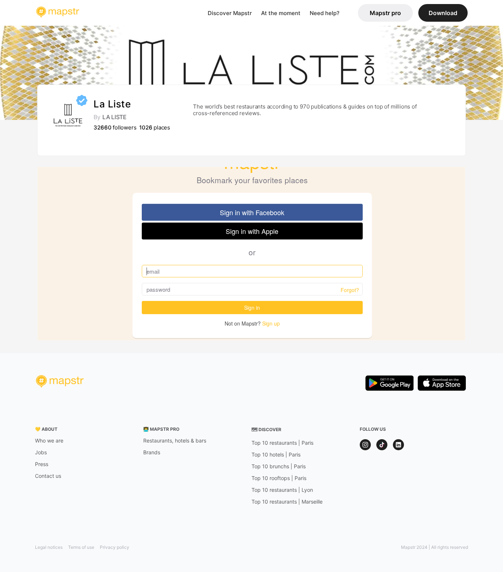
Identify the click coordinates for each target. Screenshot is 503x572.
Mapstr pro (385, 13)
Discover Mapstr (230, 13)
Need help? (325, 13)
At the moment (280, 13)
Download (443, 13)
